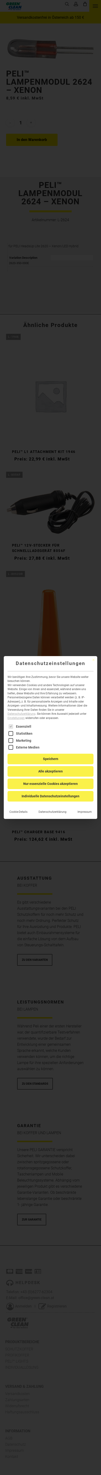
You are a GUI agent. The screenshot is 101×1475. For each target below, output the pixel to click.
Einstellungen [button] (16, 718)
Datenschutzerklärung (21, 713)
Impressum (85, 812)
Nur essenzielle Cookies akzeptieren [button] (50, 784)
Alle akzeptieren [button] (50, 771)
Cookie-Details (18, 812)
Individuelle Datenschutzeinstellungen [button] (50, 796)
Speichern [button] (50, 759)
